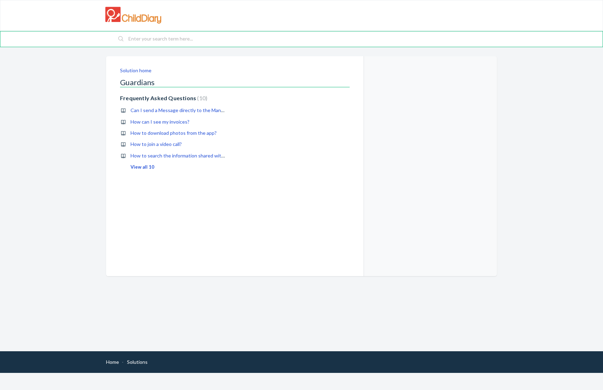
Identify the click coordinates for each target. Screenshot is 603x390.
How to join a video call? (156, 144)
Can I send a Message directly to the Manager (181, 110)
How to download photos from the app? (174, 133)
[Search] (121, 39)
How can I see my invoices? (160, 122)
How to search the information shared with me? (182, 156)
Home (112, 362)
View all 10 (142, 167)
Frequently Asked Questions (163, 98)
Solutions (137, 362)
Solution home (135, 70)
